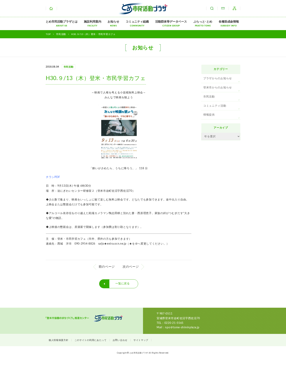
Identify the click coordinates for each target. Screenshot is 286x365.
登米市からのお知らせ (217, 87)
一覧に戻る (122, 283)
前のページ (107, 266)
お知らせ (113, 23)
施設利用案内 (92, 23)
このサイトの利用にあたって (91, 340)
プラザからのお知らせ (217, 78)
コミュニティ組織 (137, 23)
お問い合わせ (223, 8)
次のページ (131, 266)
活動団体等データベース (171, 23)
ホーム (51, 8)
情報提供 (209, 114)
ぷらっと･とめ (202, 23)
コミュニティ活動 (214, 106)
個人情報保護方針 (58, 340)
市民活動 (209, 96)
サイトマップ (234, 8)
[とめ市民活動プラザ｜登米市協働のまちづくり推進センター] (143, 12)
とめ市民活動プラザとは (61, 23)
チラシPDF (53, 177)
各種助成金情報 (229, 23)
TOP (48, 34)
